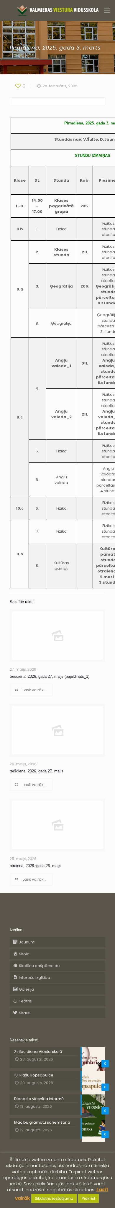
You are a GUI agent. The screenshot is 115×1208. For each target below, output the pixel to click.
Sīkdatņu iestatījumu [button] (54, 1198)
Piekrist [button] (88, 1198)
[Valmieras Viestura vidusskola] (57, 10)
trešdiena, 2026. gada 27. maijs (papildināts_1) (49, 676)
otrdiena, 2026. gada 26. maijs (35, 866)
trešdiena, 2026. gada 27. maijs (36, 771)
